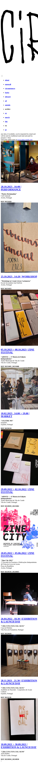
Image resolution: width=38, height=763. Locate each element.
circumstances (10, 88)
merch (7, 117)
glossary (8, 97)
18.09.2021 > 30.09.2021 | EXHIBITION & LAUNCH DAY (18, 746)
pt (6, 130)
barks (7, 92)
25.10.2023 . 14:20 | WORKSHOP (19, 276)
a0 (6, 101)
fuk (6, 121)
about (7, 80)
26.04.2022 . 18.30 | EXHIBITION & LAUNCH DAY (19, 620)
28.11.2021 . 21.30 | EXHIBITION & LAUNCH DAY (19, 682)
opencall (8, 84)
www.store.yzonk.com (24, 140)
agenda (7, 105)
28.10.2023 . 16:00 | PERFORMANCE (11, 188)
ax (6, 113)
